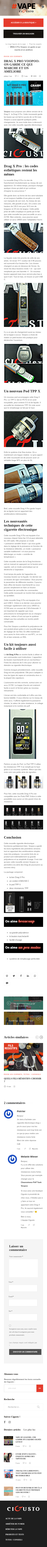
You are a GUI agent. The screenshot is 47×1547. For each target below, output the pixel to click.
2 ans (17, 1496)
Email (11, 1297)
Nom (11, 1282)
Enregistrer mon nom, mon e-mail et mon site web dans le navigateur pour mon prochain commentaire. (23, 1332)
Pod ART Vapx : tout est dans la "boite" (21, 1021)
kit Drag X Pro (13, 655)
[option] (23, 1065)
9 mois (18, 1463)
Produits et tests (14, 1535)
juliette (6, 76)
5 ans (10, 76)
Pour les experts (35, 44)
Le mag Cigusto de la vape (15, 44)
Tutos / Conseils (32, 1074)
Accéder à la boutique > (23, 23)
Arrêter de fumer (14, 1524)
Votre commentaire (16, 1256)
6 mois (18, 1446)
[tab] (12, 1429)
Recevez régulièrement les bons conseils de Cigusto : (22, 1380)
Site (10, 1311)
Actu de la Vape (13, 1519)
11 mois (18, 1480)
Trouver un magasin (23, 34)
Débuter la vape (13, 1529)
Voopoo (7, 112)
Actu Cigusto (16, 1015)
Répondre (35, 1149)
